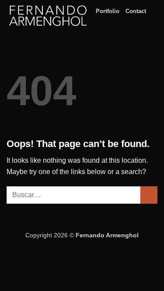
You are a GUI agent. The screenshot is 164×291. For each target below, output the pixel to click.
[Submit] (148, 194)
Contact (136, 11)
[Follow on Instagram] (151, 15)
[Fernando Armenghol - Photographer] (48, 15)
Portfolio (107, 11)
